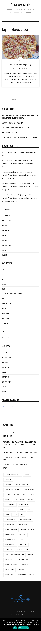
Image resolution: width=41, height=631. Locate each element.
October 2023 (6, 216)
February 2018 (6, 245)
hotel (15, 514)
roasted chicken (22, 549)
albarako (8, 479)
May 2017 (4, 255)
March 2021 (5, 230)
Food (3, 289)
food (7, 514)
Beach (3, 269)
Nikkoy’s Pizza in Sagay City (20, 64)
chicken (7, 499)
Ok (15, 628)
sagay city (8, 559)
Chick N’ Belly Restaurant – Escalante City (15, 128)
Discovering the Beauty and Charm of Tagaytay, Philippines (20, 137)
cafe (24, 494)
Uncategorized (6, 323)
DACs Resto (23, 504)
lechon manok (10, 519)
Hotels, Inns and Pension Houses (12, 294)
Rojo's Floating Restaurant (14, 554)
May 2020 (4, 235)
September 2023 (6, 221)
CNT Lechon (19, 499)
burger (16, 494)
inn (22, 514)
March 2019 (5, 240)
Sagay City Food (22, 559)
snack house (9, 569)
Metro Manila (23, 524)
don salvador (9, 509)
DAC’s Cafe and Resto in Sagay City (12, 123)
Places (4, 308)
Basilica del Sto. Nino (12, 489)
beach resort (29, 489)
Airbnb (27, 474)
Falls (3, 279)
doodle (21, 509)
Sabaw (30, 554)
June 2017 (4, 250)
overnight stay (10, 539)
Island (4, 299)
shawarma (25, 564)
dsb (29, 509)
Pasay (22, 539)
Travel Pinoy (5, 318)
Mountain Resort (7, 303)
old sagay (22, 534)
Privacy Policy (7, 338)
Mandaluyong (10, 524)
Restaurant (5, 313)
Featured (4, 284)
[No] (38, 624)
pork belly (23, 544)
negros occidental (27, 529)
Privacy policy (23, 628)
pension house (10, 544)
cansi (32, 494)
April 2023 (5, 225)
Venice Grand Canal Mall (9, 133)
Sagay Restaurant (11, 564)
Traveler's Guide (20, 4)
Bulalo (7, 494)
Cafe (3, 274)
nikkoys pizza (10, 534)
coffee (30, 499)
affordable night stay (12, 474)
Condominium (10, 504)
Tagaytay (21, 569)
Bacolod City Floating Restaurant (17, 484)
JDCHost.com (7, 406)
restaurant (8, 549)
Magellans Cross (25, 519)
